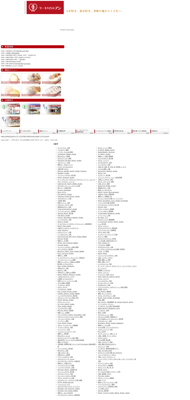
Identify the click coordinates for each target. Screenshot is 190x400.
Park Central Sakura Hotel (109, 276)
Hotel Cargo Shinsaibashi (108, 192)
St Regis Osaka (104, 154)
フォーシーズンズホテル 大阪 (107, 255)
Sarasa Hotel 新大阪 (65, 213)
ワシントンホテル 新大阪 (66, 372)
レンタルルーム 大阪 (105, 264)
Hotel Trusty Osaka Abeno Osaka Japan (114, 393)
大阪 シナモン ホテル (105, 258)
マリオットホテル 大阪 (65, 327)
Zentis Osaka (63, 222)
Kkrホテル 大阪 (63, 350)
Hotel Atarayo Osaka (66, 177)
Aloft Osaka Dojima (65, 382)
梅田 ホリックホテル (105, 293)
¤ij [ (16, 136)
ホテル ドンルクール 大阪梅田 (68, 325)
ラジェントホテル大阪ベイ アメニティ (110, 198)
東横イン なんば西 (104, 325)
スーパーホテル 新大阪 (65, 348)
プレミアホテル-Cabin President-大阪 (71, 315)
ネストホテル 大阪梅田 (105, 365)
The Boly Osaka (64, 215)
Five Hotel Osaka (65, 323)
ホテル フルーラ (103, 279)
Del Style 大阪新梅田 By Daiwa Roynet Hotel (115, 302)
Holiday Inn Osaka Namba (68, 391)
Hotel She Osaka (64, 226)
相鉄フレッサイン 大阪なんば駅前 (69, 262)
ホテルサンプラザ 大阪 (65, 205)
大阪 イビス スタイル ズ (106, 357)
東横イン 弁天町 (63, 241)
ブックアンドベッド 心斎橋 (67, 260)
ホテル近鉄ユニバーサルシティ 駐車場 (110, 319)
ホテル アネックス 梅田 (106, 181)
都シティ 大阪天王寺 (64, 188)
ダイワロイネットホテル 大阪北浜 (69, 361)
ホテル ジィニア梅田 (105, 148)
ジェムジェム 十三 (64, 384)
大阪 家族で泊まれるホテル (107, 344)
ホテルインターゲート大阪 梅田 (68, 338)
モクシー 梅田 (102, 236)
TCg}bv (45, 136)
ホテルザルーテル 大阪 (105, 247)
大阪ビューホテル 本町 (105, 179)
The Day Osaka (103, 376)
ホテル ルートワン (64, 302)
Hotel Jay (102, 173)
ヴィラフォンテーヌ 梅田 (66, 365)
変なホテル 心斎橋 (64, 156)
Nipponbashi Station (106, 152)
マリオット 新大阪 (104, 175)
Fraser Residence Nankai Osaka (70, 217)
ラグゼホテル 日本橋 (64, 289)
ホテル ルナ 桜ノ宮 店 (105, 367)
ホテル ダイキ (62, 287)
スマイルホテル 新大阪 (105, 158)
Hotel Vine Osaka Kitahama (109, 298)
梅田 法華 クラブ (104, 262)
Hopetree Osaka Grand (107, 186)
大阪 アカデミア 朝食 (105, 342)
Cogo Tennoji (63, 230)
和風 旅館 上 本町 (104, 260)
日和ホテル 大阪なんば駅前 (67, 272)
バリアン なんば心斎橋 (65, 152)
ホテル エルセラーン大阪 (66, 378)
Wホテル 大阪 (62, 270)
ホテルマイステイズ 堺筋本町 (107, 228)
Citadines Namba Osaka (67, 154)
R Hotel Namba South (106, 150)
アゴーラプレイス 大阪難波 (107, 230)
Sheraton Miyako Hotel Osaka (69, 160)
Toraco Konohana (64, 190)
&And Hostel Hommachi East (109, 308)
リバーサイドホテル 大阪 (66, 367)
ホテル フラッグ (103, 272)
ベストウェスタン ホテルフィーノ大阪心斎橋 (112, 287)
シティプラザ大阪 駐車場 (106, 203)
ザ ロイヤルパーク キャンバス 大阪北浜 (71, 258)
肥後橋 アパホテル (104, 270)
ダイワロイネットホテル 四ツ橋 (108, 205)
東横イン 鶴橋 (62, 255)
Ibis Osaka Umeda (65, 306)
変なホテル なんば (64, 336)
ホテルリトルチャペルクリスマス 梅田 (70, 317)
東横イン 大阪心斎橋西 (105, 156)
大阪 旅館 (101, 300)
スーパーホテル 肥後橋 (105, 211)
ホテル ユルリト (103, 226)
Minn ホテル (62, 192)
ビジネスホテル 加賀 (64, 308)
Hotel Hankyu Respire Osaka (69, 274)
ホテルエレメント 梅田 (105, 315)
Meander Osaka (63, 173)
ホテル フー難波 (103, 251)
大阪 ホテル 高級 (104, 184)
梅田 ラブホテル (63, 342)
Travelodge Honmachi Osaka (109, 213)
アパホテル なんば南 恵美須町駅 (109, 306)
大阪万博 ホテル (63, 169)
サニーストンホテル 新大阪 (67, 376)
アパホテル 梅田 (63, 150)
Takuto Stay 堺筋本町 (106, 194)
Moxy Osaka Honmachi (66, 266)
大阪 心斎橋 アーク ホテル (107, 336)
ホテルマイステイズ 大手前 (107, 239)
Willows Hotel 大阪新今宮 (67, 370)
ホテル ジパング (103, 160)
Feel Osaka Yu (103, 243)
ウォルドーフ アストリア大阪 (107, 234)
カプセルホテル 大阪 (105, 162)
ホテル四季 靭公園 (104, 340)
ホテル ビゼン (102, 338)
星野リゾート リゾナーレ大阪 (67, 281)
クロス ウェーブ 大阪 (105, 329)
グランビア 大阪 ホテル (106, 274)
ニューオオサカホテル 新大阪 (67, 296)
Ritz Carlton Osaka (65, 253)
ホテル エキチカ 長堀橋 (106, 209)
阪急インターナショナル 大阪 (107, 382)
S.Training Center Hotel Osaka (110, 222)
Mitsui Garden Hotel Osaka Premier (72, 171)
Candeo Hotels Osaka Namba (69, 293)
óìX (23, 51)
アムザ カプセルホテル (65, 167)
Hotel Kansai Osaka (65, 300)
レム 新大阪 (102, 224)
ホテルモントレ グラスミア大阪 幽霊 (70, 380)
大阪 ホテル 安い (63, 353)
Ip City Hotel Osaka (66, 304)
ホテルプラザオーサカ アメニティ (69, 386)
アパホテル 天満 (103, 310)
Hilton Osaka (63, 239)
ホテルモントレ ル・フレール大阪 (69, 186)
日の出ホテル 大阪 (104, 285)
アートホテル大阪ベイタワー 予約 (109, 372)
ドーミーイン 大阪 (104, 215)
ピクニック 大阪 (103, 346)
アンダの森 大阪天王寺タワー (107, 241)
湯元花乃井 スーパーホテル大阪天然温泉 (71, 340)
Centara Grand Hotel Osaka (69, 196)
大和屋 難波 (62, 201)
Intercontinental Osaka (67, 209)
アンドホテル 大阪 (104, 165)
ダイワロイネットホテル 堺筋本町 (69, 395)
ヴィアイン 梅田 (63, 321)
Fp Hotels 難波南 (104, 291)
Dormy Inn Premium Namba (68, 243)
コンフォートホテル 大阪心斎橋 (68, 247)
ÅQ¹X (25, 136)
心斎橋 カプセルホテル (65, 279)
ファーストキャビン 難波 (106, 384)
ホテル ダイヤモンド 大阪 (106, 296)
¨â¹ (41, 136)
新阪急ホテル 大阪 (104, 188)
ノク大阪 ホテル (103, 388)
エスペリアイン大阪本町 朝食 (107, 386)
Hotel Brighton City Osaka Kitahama (113, 201)
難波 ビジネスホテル (105, 190)
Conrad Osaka (63, 245)
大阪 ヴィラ (102, 380)
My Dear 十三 (103, 217)
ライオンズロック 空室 (105, 283)
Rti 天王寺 (102, 331)
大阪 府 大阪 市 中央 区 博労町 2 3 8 (112, 167)
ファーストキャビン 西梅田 (67, 211)
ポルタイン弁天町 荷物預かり (107, 317)
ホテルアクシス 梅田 (64, 158)
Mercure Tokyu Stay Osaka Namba (71, 251)
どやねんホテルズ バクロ (66, 276)
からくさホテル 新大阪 (65, 249)
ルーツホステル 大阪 (105, 281)
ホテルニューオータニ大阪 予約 (68, 298)
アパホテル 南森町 (104, 245)
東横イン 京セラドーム (65, 165)
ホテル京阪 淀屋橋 (64, 283)
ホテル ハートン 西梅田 (106, 378)
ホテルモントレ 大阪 (105, 321)
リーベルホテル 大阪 (64, 219)
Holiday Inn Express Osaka (69, 388)
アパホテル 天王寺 (64, 285)
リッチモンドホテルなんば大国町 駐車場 (111, 249)
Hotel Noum (102, 253)
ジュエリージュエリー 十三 (67, 331)
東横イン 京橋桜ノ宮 (105, 196)
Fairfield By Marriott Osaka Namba (72, 236)
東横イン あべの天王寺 (65, 393)
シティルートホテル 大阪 (66, 319)
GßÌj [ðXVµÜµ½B (13, 53)
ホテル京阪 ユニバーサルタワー (108, 327)
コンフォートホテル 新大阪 (67, 175)
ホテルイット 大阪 (64, 162)
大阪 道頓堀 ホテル (104, 374)
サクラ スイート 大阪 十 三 (107, 334)
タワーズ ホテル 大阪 (105, 363)
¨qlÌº (20, 136)
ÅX (17, 51)
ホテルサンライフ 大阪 (65, 374)
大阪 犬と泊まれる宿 (105, 350)
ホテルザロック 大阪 (64, 198)
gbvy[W (4, 136)
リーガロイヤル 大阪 (64, 234)
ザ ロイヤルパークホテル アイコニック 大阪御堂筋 (75, 224)
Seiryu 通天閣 (103, 391)
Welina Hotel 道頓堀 (65, 310)
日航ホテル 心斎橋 (64, 355)
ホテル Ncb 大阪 (104, 232)
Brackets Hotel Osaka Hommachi (110, 323)
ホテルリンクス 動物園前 (106, 219)
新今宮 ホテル (102, 370)
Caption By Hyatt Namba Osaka (70, 184)
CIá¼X (36, 136)
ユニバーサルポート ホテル (107, 355)
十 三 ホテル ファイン (105, 304)
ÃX (20, 51)
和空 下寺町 (102, 312)
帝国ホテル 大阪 (63, 268)
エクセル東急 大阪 (104, 169)
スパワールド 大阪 (64, 148)
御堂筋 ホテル (102, 289)
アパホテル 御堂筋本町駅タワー (108, 348)
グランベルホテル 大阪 (65, 357)
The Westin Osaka (65, 194)
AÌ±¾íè (10, 136)
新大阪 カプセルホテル (65, 264)
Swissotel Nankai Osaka (107, 171)
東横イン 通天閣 (63, 334)
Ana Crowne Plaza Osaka (67, 291)
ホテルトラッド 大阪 (64, 232)
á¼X (27, 51)
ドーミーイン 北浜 (64, 329)
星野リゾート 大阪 (64, 203)
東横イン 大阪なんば (64, 363)
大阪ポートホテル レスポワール (68, 228)
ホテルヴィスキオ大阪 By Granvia (110, 353)
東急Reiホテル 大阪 (64, 207)
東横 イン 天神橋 (63, 312)
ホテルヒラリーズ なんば (66, 359)
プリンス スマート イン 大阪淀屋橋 (110, 177)
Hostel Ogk (102, 207)
